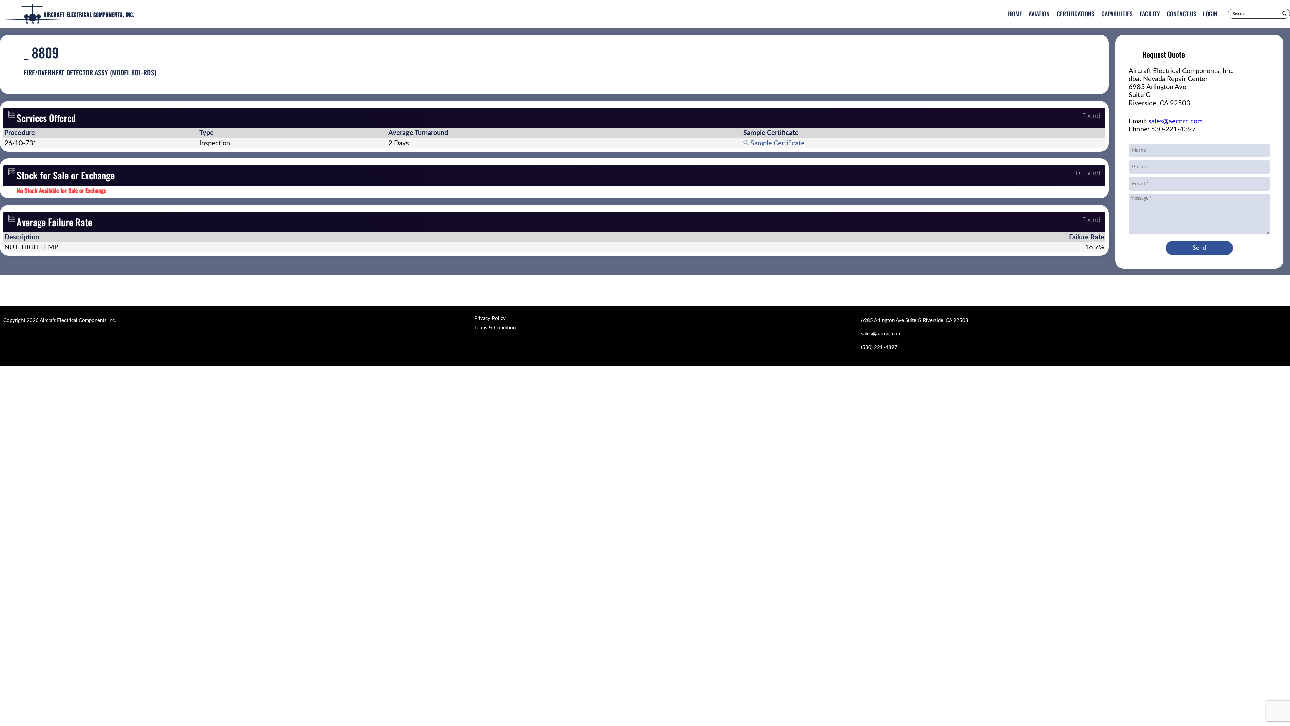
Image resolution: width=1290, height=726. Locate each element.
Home (1015, 13)
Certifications (1075, 13)
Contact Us (1181, 13)
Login (1210, 13)
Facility (1150, 13)
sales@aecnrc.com (1175, 121)
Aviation (1039, 13)
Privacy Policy (490, 318)
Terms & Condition (495, 327)
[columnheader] (100, 133)
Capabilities (1117, 13)
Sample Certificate (777, 143)
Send (1199, 248)
